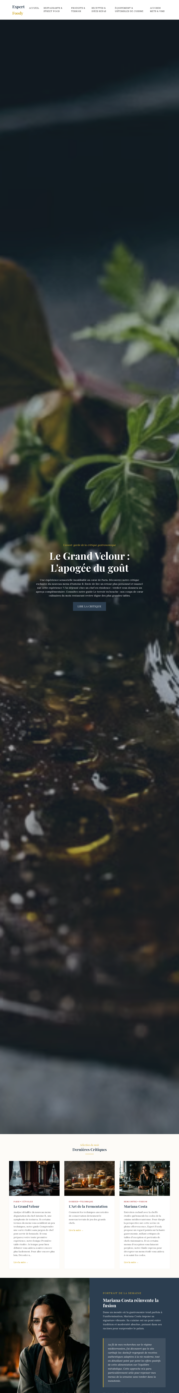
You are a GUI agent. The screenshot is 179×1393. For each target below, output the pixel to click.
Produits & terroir (78, 10)
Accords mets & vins (157, 10)
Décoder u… (25, 1255)
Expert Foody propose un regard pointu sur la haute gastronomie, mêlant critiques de (144, 1230)
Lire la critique (89, 606)
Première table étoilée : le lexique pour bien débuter (32, 1244)
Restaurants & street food (53, 10)
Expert (18, 10)
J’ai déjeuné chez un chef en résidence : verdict (93, 587)
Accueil (34, 8)
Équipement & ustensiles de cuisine (129, 10)
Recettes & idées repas (99, 10)
